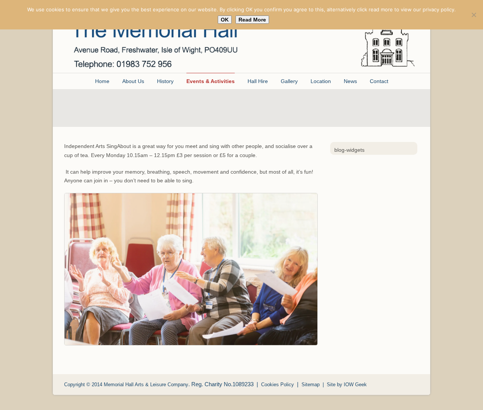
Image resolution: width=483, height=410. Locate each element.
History (165, 81)
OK (225, 20)
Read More (252, 20)
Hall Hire (258, 81)
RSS (411, 383)
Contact (379, 81)
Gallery (289, 81)
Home (102, 81)
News (350, 81)
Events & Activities (210, 81)
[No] (473, 14)
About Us (133, 81)
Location (321, 81)
